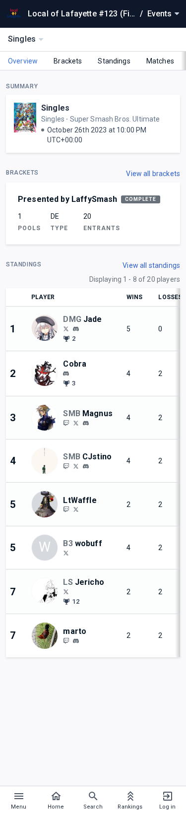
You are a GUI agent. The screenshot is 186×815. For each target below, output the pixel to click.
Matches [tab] (160, 61)
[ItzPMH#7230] (86, 423)
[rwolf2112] (66, 553)
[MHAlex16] (66, 591)
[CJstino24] (76, 466)
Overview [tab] (23, 61)
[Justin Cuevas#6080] (86, 466)
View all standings (151, 265)
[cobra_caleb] (66, 373)
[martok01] (76, 640)
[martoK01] (66, 640)
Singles (55, 108)
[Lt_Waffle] (76, 509)
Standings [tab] (114, 61)
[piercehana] (66, 423)
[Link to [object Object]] (47, 328)
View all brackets (153, 174)
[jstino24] (66, 466)
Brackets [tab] (68, 61)
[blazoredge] (76, 328)
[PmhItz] (76, 423)
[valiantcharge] (66, 328)
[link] (76, 328)
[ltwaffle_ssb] (66, 509)
